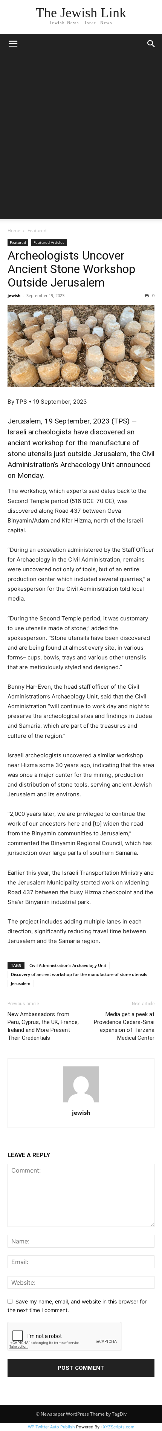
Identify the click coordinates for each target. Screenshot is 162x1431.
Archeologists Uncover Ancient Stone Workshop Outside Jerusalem (71, 269)
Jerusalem (21, 983)
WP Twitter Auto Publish (51, 1426)
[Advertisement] (81, 138)
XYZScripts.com (118, 1426)
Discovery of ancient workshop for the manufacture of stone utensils (79, 974)
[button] (13, 44)
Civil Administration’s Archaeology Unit (67, 965)
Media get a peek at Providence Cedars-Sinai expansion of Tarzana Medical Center (124, 1026)
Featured (37, 230)
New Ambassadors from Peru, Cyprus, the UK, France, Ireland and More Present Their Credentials (43, 1026)
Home (14, 230)
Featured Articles (49, 242)
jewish (14, 295)
